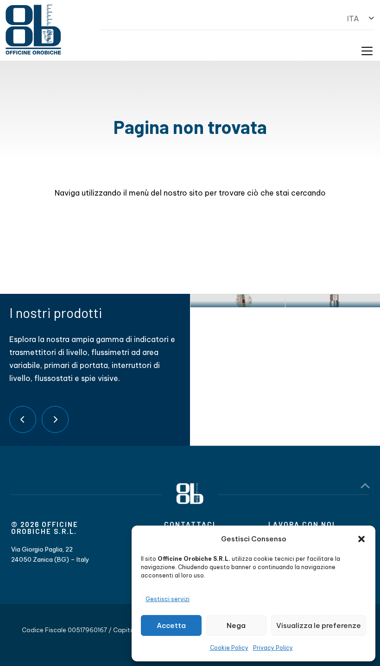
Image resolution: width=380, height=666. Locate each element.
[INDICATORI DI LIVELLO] (237, 300)
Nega (236, 625)
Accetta (171, 625)
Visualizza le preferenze (318, 625)
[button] (361, 539)
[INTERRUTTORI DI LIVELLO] (332, 300)
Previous (22, 419)
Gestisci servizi (168, 599)
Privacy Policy (273, 647)
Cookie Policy (229, 647)
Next (55, 419)
